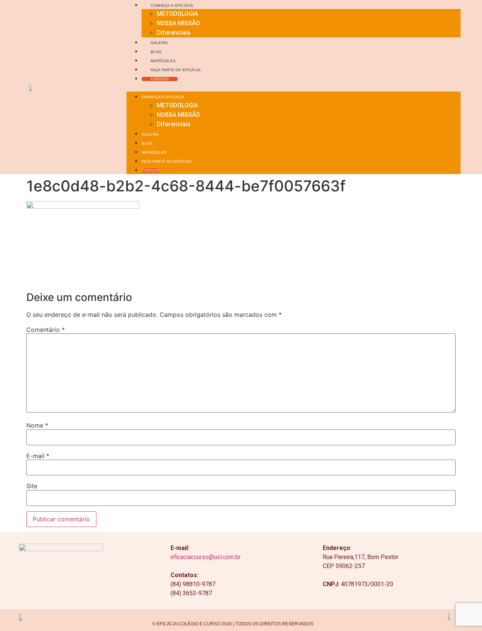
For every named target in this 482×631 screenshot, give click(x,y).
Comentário (45, 330)
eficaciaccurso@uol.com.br (206, 557)
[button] (294, 87)
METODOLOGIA (177, 13)
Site (31, 486)
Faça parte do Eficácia (176, 70)
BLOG (156, 52)
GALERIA (159, 43)
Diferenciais (174, 32)
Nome (37, 425)
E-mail (37, 456)
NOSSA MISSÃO (178, 23)
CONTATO (160, 79)
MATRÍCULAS (163, 61)
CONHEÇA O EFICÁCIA (172, 5)
